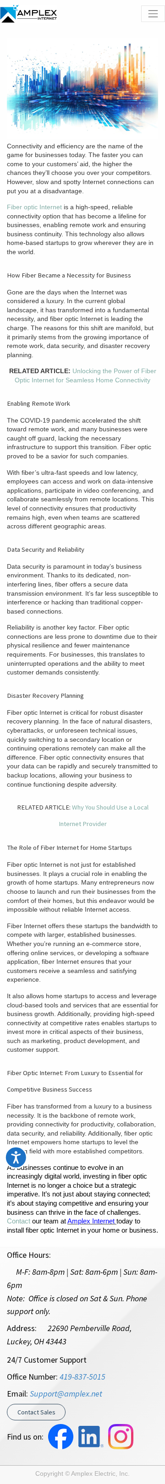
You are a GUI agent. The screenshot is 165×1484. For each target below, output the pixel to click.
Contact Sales (36, 1412)
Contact (18, 1221)
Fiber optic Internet (34, 207)
